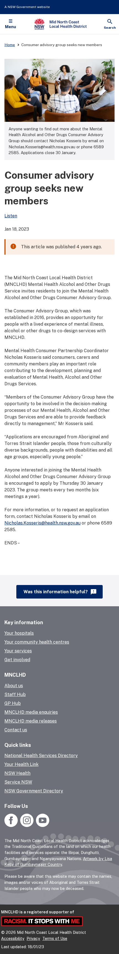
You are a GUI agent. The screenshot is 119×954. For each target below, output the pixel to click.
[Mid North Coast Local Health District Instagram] (27, 825)
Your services (18, 650)
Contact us (15, 729)
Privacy (33, 938)
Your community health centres (36, 642)
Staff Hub (15, 694)
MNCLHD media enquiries (31, 712)
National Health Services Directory (41, 755)
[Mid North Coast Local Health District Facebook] (11, 825)
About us (13, 685)
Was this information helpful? (60, 592)
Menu (10, 27)
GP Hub (12, 703)
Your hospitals (19, 633)
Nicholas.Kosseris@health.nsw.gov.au (42, 523)
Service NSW (18, 782)
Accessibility (12, 938)
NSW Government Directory (33, 791)
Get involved (17, 659)
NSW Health (17, 773)
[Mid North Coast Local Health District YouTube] (42, 825)
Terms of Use (54, 938)
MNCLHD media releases (30, 721)
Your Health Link (21, 764)
